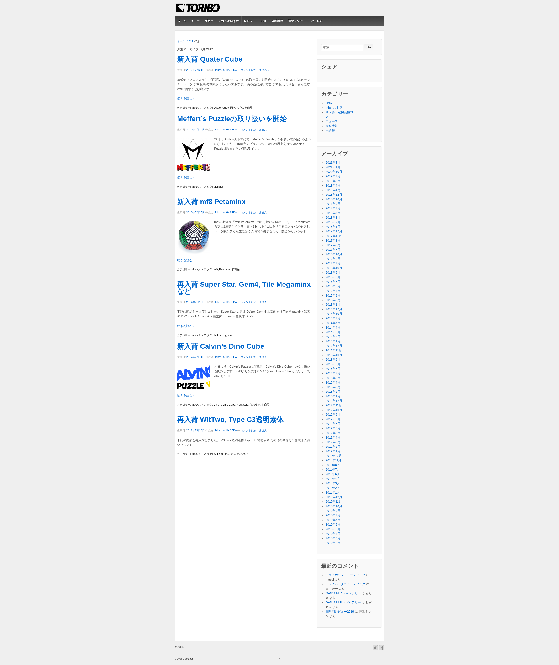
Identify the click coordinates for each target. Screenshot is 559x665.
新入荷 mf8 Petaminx (211, 202)
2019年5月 (333, 181)
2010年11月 (334, 501)
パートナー (318, 21)
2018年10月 (334, 199)
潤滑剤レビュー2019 (340, 611)
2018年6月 (333, 217)
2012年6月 (333, 428)
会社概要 (277, 21)
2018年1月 (333, 226)
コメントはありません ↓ (255, 70)
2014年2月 (333, 336)
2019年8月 (333, 176)
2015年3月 (333, 295)
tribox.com (188, 658)
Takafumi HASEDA (226, 70)
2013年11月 (334, 350)
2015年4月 (333, 291)
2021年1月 (333, 167)
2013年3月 (333, 387)
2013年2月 (333, 391)
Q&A (329, 103)
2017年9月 (333, 240)
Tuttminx (219, 335)
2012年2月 (333, 446)
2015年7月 (333, 281)
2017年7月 (333, 249)
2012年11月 (334, 405)
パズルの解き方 (229, 21)
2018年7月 (333, 213)
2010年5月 (333, 529)
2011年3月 (333, 483)
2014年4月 (333, 327)
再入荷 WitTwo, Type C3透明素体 (230, 419)
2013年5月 (333, 378)
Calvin (217, 404)
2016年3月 (333, 263)
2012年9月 (333, 414)
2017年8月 (333, 245)
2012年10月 (334, 410)
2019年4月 (333, 185)
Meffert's (218, 186)
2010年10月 (334, 506)
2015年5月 (333, 286)
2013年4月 (333, 382)
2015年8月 (333, 277)
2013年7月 (333, 368)
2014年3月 (333, 332)
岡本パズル (236, 107)
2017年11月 (334, 236)
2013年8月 (333, 364)
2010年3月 (333, 538)
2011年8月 (333, 465)
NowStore (242, 404)
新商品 (248, 107)
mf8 (216, 269)
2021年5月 (333, 162)
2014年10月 (334, 313)
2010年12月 (334, 497)
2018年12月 (334, 194)
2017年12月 (334, 231)
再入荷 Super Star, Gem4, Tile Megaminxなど (244, 287)
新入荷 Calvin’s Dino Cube (220, 346)
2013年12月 (334, 346)
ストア (195, 21)
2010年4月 (333, 533)
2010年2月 (333, 543)
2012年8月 (333, 419)
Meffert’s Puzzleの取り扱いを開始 (232, 119)
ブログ (209, 21)
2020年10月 (334, 171)
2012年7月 (333, 423)
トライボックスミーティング (345, 575)
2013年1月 (333, 396)
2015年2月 (333, 300)
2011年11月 (333, 460)
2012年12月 (334, 401)
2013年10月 (334, 355)
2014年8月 (333, 318)
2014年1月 (333, 341)
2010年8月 (333, 515)
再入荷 (229, 335)
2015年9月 (333, 272)
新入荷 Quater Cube (209, 59)
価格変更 (255, 404)
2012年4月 (333, 437)
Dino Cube (229, 404)
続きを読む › (185, 98)
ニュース (332, 121)
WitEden (219, 454)
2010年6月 (333, 524)
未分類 (330, 130)
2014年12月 (334, 309)
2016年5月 (333, 259)
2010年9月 (333, 510)
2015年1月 (333, 304)
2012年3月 (333, 442)
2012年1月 (333, 451)
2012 (190, 41)
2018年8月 (333, 208)
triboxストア (199, 107)
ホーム (181, 21)
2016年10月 (334, 254)
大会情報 (332, 126)
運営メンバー (296, 21)
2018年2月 (333, 222)
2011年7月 (333, 469)
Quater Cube (221, 107)
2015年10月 (334, 268)
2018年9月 (333, 204)
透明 (245, 454)
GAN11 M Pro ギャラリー (343, 593)
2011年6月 (333, 474)
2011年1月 (333, 492)
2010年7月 (333, 520)
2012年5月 (333, 433)
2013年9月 (333, 359)
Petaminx (224, 269)
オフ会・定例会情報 (339, 112)
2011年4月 (333, 478)
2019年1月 (333, 190)
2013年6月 (333, 373)
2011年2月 (333, 488)
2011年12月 (334, 456)
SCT (263, 21)
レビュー (249, 21)
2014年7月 (333, 323)
